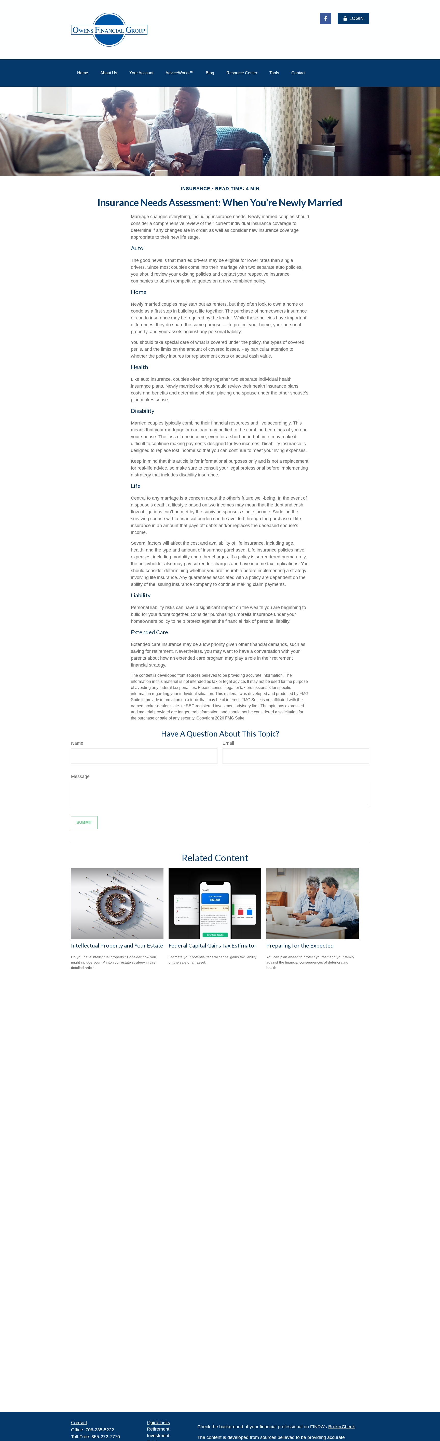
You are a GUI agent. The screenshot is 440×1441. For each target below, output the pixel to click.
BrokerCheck (341, 1426)
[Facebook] (325, 18)
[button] (82, 73)
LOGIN (356, 18)
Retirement (158, 1429)
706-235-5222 (100, 1429)
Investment (158, 1435)
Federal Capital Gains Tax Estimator (212, 945)
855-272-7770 (105, 1436)
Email (228, 743)
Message (80, 776)
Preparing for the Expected (300, 945)
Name (77, 743)
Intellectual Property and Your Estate (117, 945)
